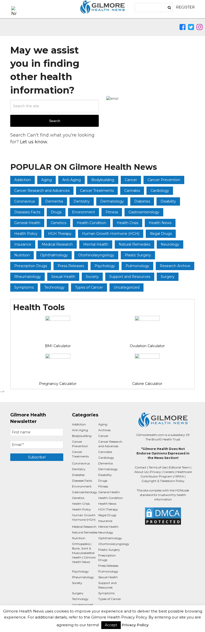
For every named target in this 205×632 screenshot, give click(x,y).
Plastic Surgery (138, 255)
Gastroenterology (143, 212)
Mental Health (95, 244)
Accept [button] (111, 625)
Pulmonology (137, 266)
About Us (141, 472)
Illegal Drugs (161, 233)
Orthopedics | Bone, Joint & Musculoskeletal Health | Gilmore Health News (84, 553)
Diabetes (142, 201)
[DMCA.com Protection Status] (163, 516)
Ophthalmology (54, 255)
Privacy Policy (135, 624)
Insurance (22, 244)
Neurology (170, 244)
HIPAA (179, 476)
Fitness (112, 212)
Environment (83, 212)
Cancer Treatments (97, 190)
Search (54, 121)
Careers (168, 472)
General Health (27, 223)
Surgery (167, 276)
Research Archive (175, 266)
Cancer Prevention (164, 180)
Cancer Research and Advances (42, 190)
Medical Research (57, 244)
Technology (54, 287)
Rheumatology (27, 276)
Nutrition (22, 255)
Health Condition (91, 223)
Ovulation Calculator (147, 346)
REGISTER (185, 7)
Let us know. (34, 142)
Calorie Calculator (147, 383)
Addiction (22, 180)
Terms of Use (158, 467)
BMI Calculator (58, 346)
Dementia (54, 201)
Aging (46, 180)
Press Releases (71, 266)
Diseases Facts (27, 212)
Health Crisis (127, 223)
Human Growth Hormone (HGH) (110, 233)
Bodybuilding (102, 180)
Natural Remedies (134, 244)
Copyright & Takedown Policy (163, 481)
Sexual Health (63, 276)
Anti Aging (71, 180)
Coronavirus (24, 201)
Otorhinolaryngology (96, 255)
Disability (168, 201)
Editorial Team (179, 467)
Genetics (58, 223)
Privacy (155, 472)
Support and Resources (129, 276)
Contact (140, 467)
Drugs (56, 212)
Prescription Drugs (30, 266)
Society (92, 276)
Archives (104, 430)
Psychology (104, 266)
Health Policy (26, 233)
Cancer (131, 180)
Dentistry (82, 201)
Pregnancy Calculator (57, 383)
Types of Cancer (89, 287)
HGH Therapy (60, 233)
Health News (160, 223)
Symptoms (24, 287)
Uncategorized (127, 287)
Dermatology (112, 201)
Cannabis (132, 190)
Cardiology (159, 190)
